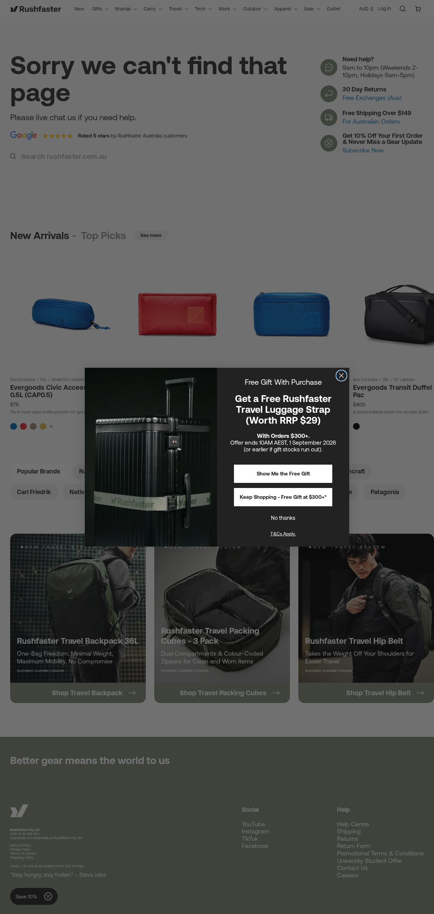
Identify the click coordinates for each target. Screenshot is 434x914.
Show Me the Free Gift (283, 473)
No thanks (283, 518)
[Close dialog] (341, 375)
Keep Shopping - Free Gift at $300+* (283, 497)
